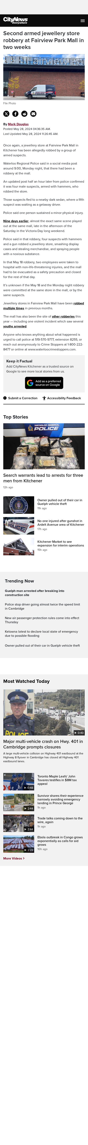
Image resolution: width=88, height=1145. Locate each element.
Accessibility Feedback (64, 398)
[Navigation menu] (83, 20)
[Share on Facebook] (15, 114)
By (16, 124)
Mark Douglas (18, 124)
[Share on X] (6, 114)
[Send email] (33, 114)
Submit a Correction (22, 398)
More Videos (12, 858)
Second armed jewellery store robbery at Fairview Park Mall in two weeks (43, 40)
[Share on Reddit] (24, 114)
